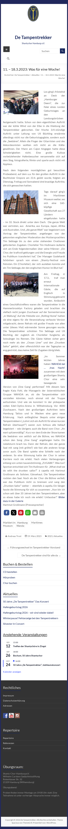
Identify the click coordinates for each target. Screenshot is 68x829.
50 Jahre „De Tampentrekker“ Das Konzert (26, 601)
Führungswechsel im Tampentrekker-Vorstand (33, 547)
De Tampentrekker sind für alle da (41, 555)
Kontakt (7, 748)
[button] (6, 512)
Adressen (7, 705)
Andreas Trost (14, 536)
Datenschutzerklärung (14, 700)
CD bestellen (10, 571)
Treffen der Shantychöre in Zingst (29, 646)
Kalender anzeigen (12, 671)
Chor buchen (10, 582)
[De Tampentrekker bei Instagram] (17, 715)
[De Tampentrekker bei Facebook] (5, 715)
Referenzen (8, 743)
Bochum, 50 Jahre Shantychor (28, 655)
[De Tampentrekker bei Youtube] (11, 715)
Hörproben (9, 577)
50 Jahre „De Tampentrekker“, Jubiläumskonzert (36, 665)
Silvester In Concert (13, 623)
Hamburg (22, 522)
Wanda (20, 525)
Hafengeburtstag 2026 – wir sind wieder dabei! (28, 612)
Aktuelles (58, 536)
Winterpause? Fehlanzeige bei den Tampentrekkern (30, 618)
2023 (50, 536)
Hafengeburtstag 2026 (15, 607)
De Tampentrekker (33, 37)
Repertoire (8, 738)
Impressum (8, 695)
